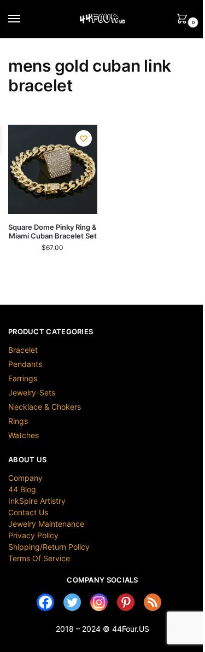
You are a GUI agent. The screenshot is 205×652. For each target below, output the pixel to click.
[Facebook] (45, 602)
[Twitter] (72, 602)
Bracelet (23, 349)
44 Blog (22, 489)
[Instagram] (99, 602)
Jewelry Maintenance (46, 523)
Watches (23, 435)
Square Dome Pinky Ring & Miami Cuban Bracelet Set (52, 232)
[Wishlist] (83, 138)
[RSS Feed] (152, 602)
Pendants (25, 364)
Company (25, 477)
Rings (18, 421)
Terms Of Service (39, 558)
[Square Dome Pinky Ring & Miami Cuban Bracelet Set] (52, 169)
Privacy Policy (33, 535)
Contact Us (28, 512)
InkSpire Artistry (37, 500)
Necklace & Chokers (44, 406)
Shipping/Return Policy (49, 546)
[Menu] (24, 19)
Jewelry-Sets (31, 392)
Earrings (22, 378)
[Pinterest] (125, 602)
